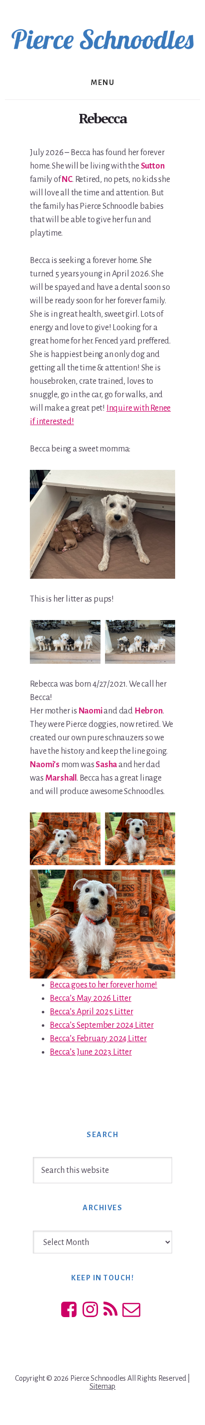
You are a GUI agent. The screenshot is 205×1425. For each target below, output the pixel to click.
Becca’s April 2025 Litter (91, 1011)
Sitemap (103, 1386)
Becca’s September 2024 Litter (101, 1025)
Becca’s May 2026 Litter (90, 998)
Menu (102, 83)
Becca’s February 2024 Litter (98, 1038)
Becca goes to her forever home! (103, 984)
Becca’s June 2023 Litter (90, 1052)
